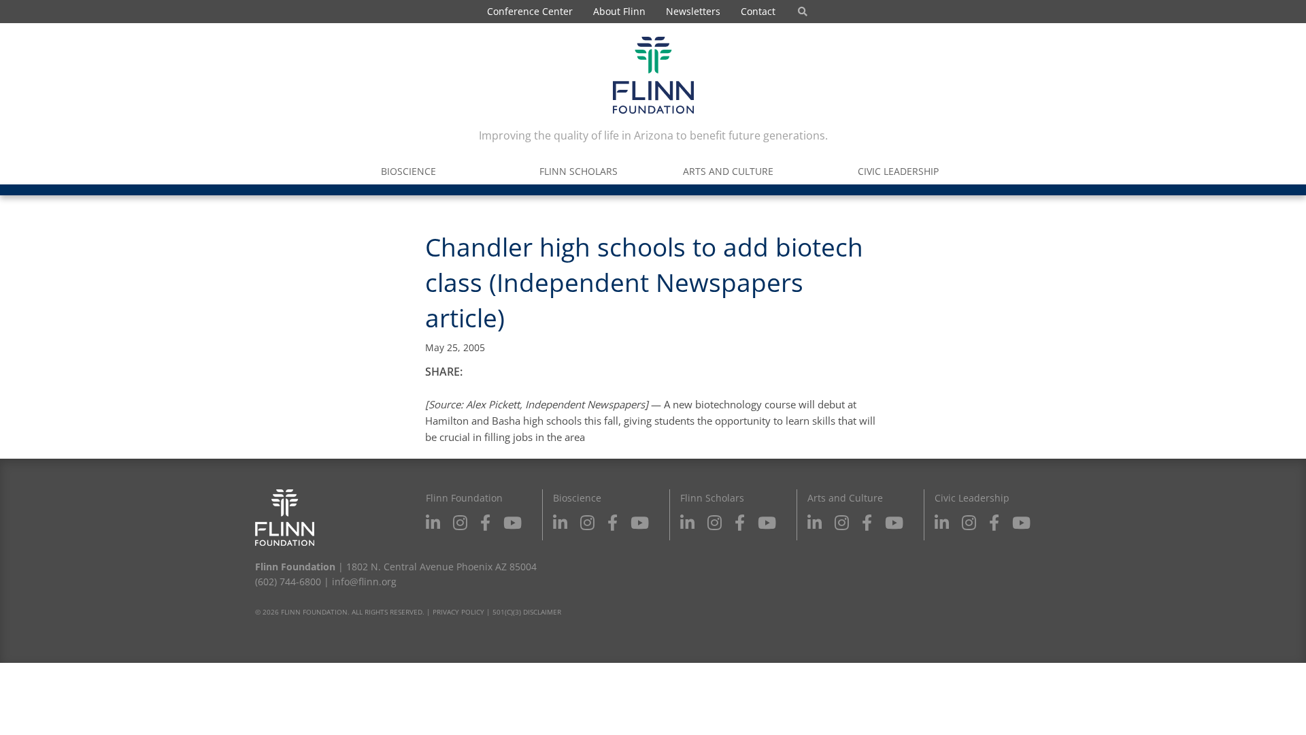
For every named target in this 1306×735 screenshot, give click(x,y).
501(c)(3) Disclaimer (526, 612)
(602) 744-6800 (288, 581)
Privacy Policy (458, 612)
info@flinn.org (364, 581)
